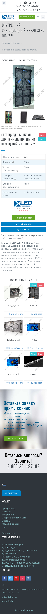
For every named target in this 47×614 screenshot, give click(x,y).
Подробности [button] (16, 314)
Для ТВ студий (9, 547)
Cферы (6, 520)
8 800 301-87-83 (29, 6)
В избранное (24, 224)
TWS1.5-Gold (13, 339)
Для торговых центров (13, 559)
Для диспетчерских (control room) (20, 550)
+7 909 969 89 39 (29, 9)
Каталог (16, 43)
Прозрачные (8, 508)
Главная (6, 43)
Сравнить (25, 229)
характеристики (28, 60)
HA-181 (33, 374)
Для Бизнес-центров (12, 544)
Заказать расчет (23, 217)
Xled (4, 585)
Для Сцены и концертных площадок (21, 562)
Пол (4, 527)
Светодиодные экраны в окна (18, 565)
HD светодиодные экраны (16, 556)
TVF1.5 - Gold (13, 374)
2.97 (26, 157)
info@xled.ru (8, 601)
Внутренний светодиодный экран (19, 235)
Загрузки (12, 493)
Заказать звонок (27, 17)
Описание (8, 60)
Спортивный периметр (14, 517)
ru (4, 3)
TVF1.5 (34, 339)
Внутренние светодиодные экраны (19, 49)
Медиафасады (10, 523)
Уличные (6, 511)
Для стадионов (10, 553)
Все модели (8, 533)
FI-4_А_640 (13, 305)
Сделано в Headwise (23, 610)
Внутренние (8, 514)
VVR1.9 (33, 305)
